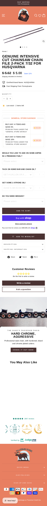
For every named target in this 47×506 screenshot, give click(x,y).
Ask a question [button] (23, 289)
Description (10, 244)
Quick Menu (23, 467)
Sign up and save (23, 483)
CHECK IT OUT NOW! (23, 350)
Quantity (7, 94)
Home (4, 51)
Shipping (5, 76)
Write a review (23, 283)
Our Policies (23, 475)
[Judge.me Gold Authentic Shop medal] (24, 429)
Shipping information (15, 249)
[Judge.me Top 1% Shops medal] (36, 429)
